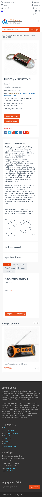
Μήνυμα (8, 290)
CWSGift (4, 35)
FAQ (39, 11)
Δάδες (33, 35)
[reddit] (27, 132)
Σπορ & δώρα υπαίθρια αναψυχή (18, 35)
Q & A (23, 265)
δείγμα (34, 368)
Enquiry (7, 265)
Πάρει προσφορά (12, 116)
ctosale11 (10, 471)
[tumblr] (20, 132)
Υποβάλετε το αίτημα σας (15, 314)
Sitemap (7, 444)
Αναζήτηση (35, 29)
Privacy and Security (11, 433)
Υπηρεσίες (37, 5)
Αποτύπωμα (10, 268)
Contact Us (7, 438)
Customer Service (10, 430)
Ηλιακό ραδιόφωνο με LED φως (14, 364)
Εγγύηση (37, 8)
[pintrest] (24, 132)
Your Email (9, 282)
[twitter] (9, 132)
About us (7, 428)
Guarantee (8, 436)
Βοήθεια (37, 14)
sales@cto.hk (10, 468)
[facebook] (5, 132)
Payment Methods (10, 447)
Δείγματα (37, 2)
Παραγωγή (9, 271)
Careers (7, 441)
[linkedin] (16, 132)
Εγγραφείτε (34, 487)
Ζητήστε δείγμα (11, 121)
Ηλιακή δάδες (7, 37)
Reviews (15, 265)
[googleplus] (13, 132)
